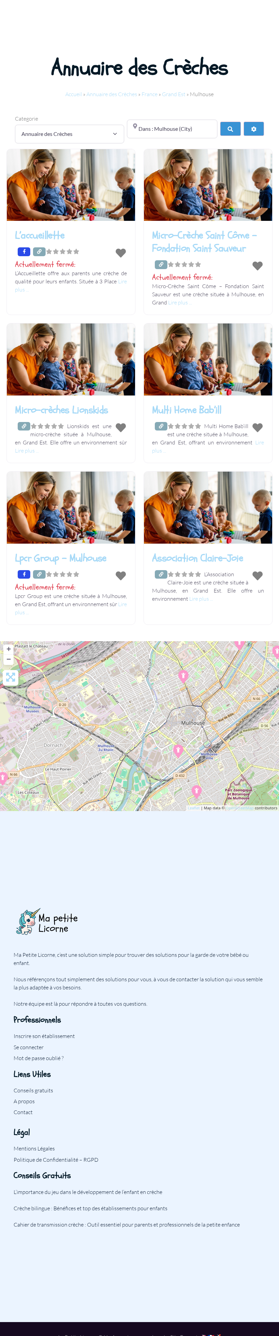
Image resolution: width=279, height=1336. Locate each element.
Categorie (26, 118)
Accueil (73, 94)
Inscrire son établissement (44, 1036)
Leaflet (194, 807)
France (150, 94)
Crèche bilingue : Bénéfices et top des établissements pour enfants (90, 1208)
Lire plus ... (180, 302)
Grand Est (173, 94)
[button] (71, 264)
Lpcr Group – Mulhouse (60, 558)
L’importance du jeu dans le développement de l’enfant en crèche (88, 1192)
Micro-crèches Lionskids (61, 410)
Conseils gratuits (33, 1090)
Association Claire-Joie (197, 558)
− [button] (8, 659)
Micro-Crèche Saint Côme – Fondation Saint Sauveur (204, 241)
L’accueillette (39, 235)
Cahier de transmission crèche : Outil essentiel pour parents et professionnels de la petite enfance (127, 1224)
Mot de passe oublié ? (39, 1058)
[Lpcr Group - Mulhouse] (239, 643)
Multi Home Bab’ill (186, 410)
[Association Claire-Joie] (178, 751)
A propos (24, 1101)
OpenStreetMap (240, 807)
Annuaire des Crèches (111, 94)
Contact (23, 1112)
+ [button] (8, 649)
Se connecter (29, 1047)
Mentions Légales (34, 1148)
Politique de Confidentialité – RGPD (56, 1159)
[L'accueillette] (183, 676)
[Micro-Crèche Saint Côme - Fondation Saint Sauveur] (196, 792)
